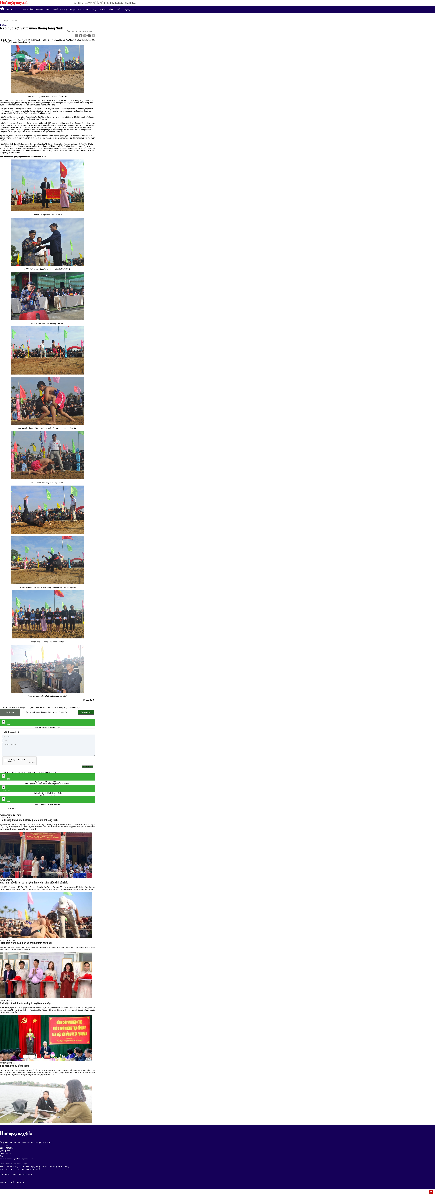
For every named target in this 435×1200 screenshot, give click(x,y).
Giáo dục (94, 9)
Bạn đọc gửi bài (109, 3)
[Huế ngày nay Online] (14, 4)
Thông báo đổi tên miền (12, 1182)
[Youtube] (101, 3)
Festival (10, 9)
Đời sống (103, 9)
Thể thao (111, 9)
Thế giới (119, 9)
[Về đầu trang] (431, 1192)
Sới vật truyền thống (23, 707)
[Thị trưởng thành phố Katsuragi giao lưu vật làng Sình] (46, 855)
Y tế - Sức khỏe (83, 9)
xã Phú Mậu (75, 707)
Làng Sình (11, 707)
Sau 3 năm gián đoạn (39, 707)
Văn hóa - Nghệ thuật (60, 9)
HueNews (133, 3)
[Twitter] (93, 36)
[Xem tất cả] (135, 9)
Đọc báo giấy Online (122, 3)
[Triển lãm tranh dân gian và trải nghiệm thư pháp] (46, 975)
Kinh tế (48, 9)
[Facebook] (98, 3)
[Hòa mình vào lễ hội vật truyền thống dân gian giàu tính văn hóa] (46, 915)
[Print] (76, 35)
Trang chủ (6, 21)
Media (17, 9)
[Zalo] (85, 36)
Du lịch (72, 9)
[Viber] (89, 36)
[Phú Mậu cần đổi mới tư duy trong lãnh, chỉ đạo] (46, 1038)
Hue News (39, 9)
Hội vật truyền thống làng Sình (59, 707)
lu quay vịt (13, 808)
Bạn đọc (128, 9)
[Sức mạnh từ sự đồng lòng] (46, 1100)
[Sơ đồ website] (94, 3)
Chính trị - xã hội (28, 9)
